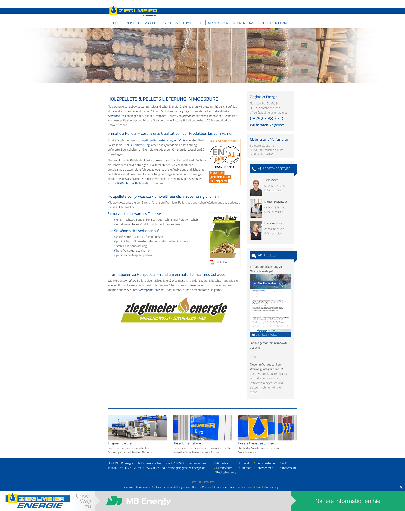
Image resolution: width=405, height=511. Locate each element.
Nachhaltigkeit (260, 23)
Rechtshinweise (226, 472)
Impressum (289, 467)
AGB (284, 463)
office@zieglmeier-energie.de (269, 112)
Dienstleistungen (266, 463)
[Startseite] (133, 11)
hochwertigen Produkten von (160, 140)
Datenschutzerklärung (265, 487)
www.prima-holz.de (151, 289)
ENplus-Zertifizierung (136, 144)
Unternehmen (234, 23)
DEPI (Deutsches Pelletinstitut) (133, 183)
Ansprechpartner (274, 168)
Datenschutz (224, 467)
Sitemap (246, 467)
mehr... (254, 356)
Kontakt (281, 23)
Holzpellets (169, 23)
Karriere (213, 23)
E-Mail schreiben (273, 190)
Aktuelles (267, 255)
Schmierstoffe (192, 23)
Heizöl (114, 23)
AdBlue (150, 23)
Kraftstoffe (132, 23)
